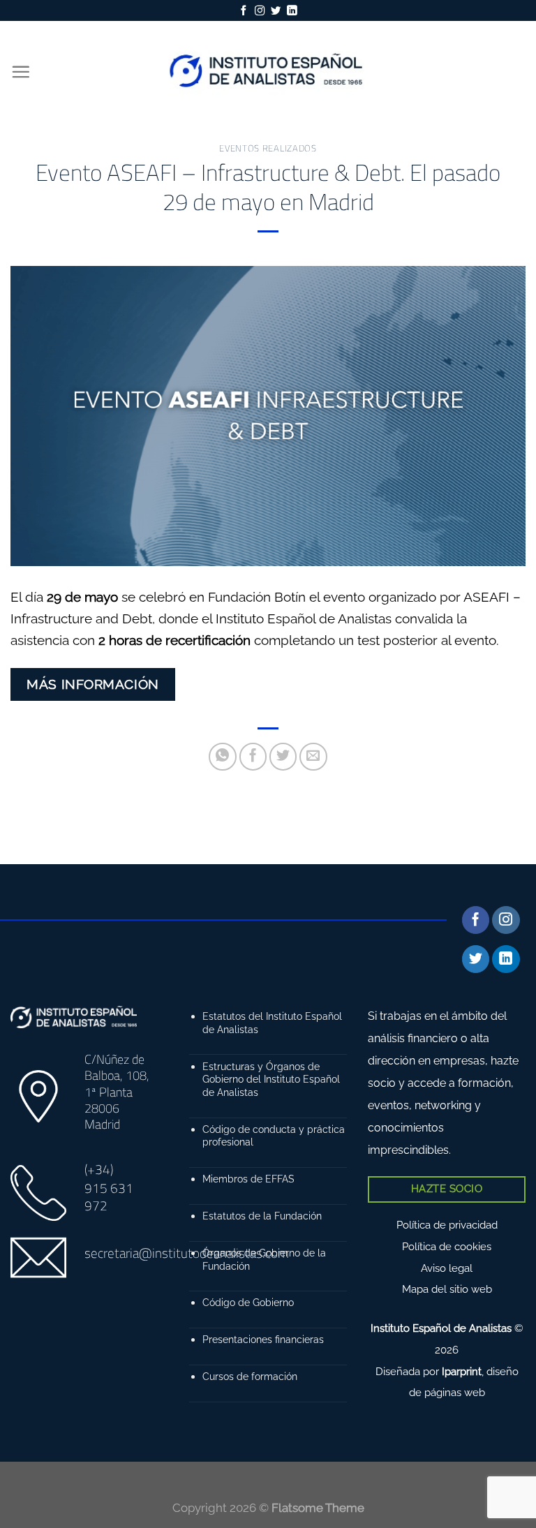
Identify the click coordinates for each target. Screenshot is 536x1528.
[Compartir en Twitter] (283, 757)
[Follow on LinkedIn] (292, 11)
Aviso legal (446, 1268)
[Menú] (20, 71)
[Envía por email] (313, 757)
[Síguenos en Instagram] (260, 11)
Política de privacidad (447, 1225)
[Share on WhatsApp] (223, 757)
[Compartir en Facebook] (253, 757)
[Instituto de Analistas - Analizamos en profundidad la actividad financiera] (268, 71)
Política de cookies (446, 1246)
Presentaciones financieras (263, 1339)
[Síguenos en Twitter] (276, 11)
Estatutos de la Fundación (262, 1216)
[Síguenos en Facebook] (243, 11)
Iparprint (462, 1371)
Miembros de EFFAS (248, 1179)
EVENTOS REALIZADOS (267, 148)
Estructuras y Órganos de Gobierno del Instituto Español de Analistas (271, 1079)
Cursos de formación (249, 1376)
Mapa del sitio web (447, 1289)
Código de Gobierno (248, 1302)
